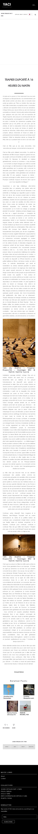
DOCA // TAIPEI (5, 793)
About (21, 14)
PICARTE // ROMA (6, 798)
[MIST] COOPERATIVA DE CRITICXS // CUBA (14, 796)
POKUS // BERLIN (6, 791)
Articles (17, 14)
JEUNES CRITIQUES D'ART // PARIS (11, 789)
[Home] (7, 7)
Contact (25, 14)
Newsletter (31, 746)
